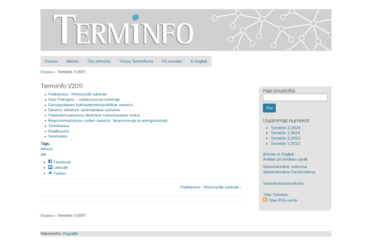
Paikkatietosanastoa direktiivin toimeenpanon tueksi (94, 115)
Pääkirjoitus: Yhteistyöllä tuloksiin (77, 94)
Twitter (59, 174)
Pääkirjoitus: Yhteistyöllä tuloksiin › (210, 187)
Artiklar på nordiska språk (285, 159)
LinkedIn (60, 168)
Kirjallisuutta (58, 131)
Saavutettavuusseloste (283, 183)
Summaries (58, 136)
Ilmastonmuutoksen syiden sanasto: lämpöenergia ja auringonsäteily (108, 121)
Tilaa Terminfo (275, 195)
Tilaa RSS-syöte (282, 200)
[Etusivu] (186, 48)
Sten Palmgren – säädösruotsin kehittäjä (84, 100)
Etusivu (51, 61)
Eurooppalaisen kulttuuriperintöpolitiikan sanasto (90, 105)
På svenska (171, 61)
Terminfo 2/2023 (285, 138)
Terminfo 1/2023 (285, 144)
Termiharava (58, 126)
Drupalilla (70, 234)
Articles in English (278, 154)
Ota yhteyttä (99, 61)
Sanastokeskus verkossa (285, 167)
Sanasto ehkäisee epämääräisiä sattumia (84, 110)
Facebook (61, 162)
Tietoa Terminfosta (136, 61)
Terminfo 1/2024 (285, 133)
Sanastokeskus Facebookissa (289, 172)
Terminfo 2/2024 (286, 128)
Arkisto (72, 61)
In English (199, 61)
